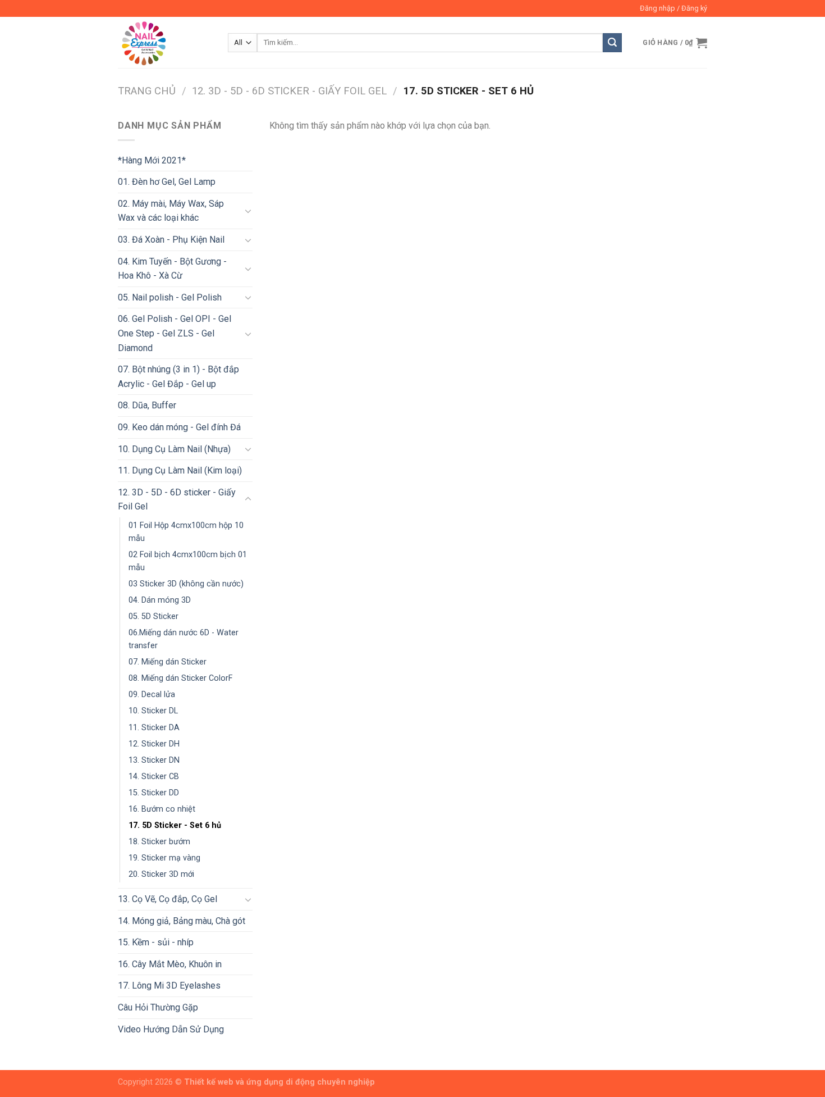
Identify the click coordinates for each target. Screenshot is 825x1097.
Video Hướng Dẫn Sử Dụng (171, 1029)
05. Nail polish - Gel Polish (170, 297)
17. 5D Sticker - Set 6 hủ (175, 825)
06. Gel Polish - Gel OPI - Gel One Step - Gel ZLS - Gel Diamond (174, 333)
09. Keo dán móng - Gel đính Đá (179, 427)
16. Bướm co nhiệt (162, 809)
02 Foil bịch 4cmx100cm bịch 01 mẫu (188, 561)
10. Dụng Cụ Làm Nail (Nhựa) (174, 449)
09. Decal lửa (152, 694)
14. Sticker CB (154, 776)
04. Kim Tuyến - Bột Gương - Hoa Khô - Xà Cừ (172, 268)
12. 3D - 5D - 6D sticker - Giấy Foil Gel (289, 91)
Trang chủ (147, 91)
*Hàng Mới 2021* (152, 160)
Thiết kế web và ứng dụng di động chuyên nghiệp (279, 1082)
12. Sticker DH (154, 744)
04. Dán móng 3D (160, 600)
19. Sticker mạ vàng (164, 858)
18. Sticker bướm (159, 841)
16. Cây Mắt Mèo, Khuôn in (170, 964)
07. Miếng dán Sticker (168, 662)
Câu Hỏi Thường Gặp (158, 1007)
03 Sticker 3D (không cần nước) (186, 584)
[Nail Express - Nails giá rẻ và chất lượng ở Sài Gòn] (164, 42)
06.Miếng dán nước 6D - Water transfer (184, 639)
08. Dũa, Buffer (147, 405)
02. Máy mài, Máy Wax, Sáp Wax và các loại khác (171, 211)
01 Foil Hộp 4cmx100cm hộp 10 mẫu (186, 532)
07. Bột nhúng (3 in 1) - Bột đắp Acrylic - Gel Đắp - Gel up (178, 376)
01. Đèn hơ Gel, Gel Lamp (167, 181)
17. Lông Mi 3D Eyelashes (169, 985)
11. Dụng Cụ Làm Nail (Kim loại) (180, 470)
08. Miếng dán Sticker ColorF (180, 678)
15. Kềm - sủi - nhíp (156, 942)
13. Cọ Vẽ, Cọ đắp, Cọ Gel (167, 899)
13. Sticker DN (154, 760)
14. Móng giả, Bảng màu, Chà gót (181, 921)
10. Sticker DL (153, 711)
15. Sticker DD (154, 793)
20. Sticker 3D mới (161, 874)
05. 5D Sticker (153, 616)
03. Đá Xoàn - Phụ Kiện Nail (171, 239)
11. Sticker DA (154, 727)
